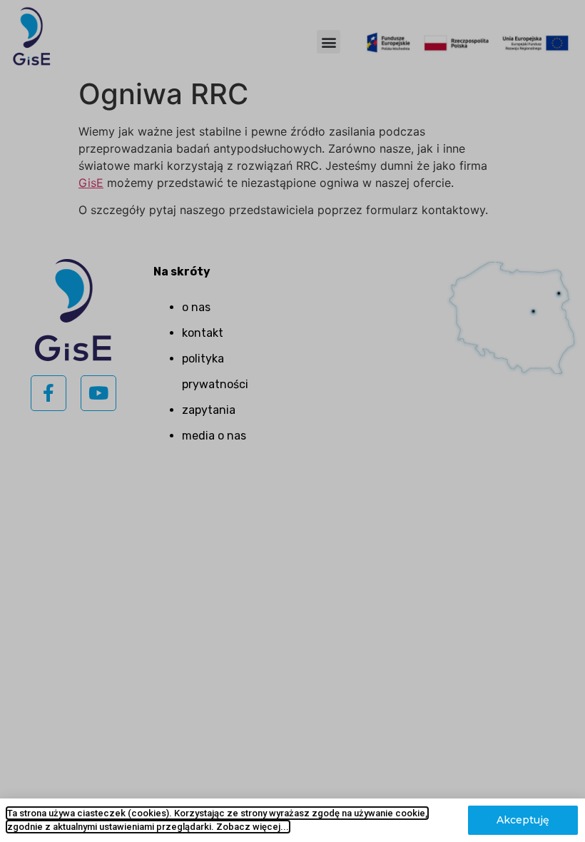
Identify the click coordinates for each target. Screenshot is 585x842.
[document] (292, 421)
